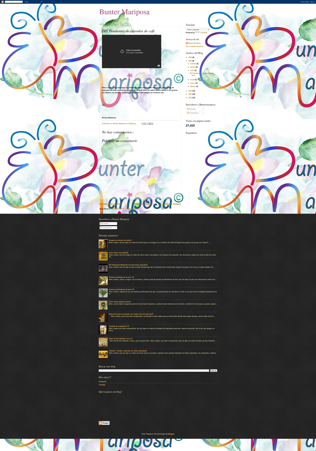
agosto (193, 67)
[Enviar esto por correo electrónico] (142, 123)
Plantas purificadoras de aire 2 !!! (121, 289)
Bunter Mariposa (124, 11)
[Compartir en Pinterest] (152, 123)
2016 (190, 57)
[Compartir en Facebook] (149, 123)
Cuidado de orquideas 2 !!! (119, 326)
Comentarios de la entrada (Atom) (123, 209)
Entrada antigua (172, 204)
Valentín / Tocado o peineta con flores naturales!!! (128, 351)
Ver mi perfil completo (194, 46)
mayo (192, 79)
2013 (190, 94)
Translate (203, 33)
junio (192, 70)
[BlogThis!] (145, 123)
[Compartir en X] (147, 123)
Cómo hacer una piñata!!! (118, 253)
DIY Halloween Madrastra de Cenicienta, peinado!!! (128, 265)
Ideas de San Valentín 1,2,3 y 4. (121, 339)
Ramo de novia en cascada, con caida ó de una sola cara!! (131, 314)
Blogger (171, 434)
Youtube (102, 385)
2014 (190, 91)
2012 (190, 98)
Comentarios (194, 113)
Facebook (102, 381)
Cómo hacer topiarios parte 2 (120, 302)
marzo (193, 83)
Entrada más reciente (110, 204)
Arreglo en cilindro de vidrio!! (120, 240)
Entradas (192, 109)
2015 (190, 61)
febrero (193, 86)
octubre (193, 64)
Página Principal (143, 204)
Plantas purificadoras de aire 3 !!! (121, 277)
